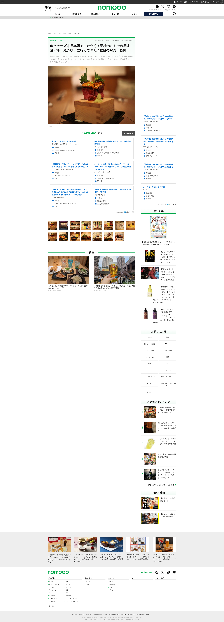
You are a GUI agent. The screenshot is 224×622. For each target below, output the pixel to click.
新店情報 (112, 584)
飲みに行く (96, 14)
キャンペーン (113, 587)
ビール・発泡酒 (54, 584)
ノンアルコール (54, 598)
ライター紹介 (159, 578)
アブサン (52, 606)
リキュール (52, 590)
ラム (50, 593)
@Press (148, 614)
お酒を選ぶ (76, 14)
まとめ (88, 581)
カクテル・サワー (71, 598)
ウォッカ (52, 595)
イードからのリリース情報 (136, 614)
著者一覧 (74, 614)
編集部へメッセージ (85, 614)
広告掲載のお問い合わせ (100, 614)
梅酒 (67, 590)
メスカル (52, 601)
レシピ (134, 14)
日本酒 (51, 581)
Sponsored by (119, 212)
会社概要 (123, 614)
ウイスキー (52, 587)
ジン (67, 593)
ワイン (68, 584)
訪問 (91, 252)
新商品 (111, 581)
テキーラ (68, 595)
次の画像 (127, 133)
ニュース (115, 14)
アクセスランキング (57, 17)
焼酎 (67, 581)
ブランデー (69, 587)
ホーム (57, 14)
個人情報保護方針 (114, 614)
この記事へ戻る (92, 133)
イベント (112, 590)
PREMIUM (153, 14)
